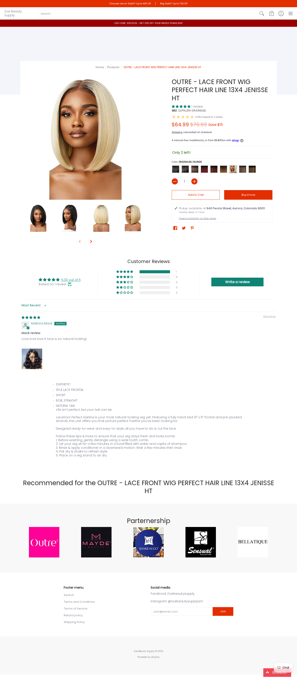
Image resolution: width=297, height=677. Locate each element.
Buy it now (248, 195)
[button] (271, 13)
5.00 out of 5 (71, 280)
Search (69, 595)
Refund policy (73, 615)
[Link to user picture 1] (32, 358)
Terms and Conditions (79, 602)
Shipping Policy (74, 622)
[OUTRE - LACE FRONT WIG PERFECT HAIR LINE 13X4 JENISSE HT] (38, 218)
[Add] (194, 181)
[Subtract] (175, 181)
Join (223, 611)
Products (113, 67)
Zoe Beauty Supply (13, 13)
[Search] (261, 13)
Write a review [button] (237, 281)
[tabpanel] (148, 423)
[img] (31, 317)
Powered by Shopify (148, 657)
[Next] (91, 241)
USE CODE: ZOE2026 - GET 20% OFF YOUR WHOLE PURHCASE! (148, 23)
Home (100, 67)
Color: (187, 162)
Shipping (177, 132)
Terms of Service (75, 608)
